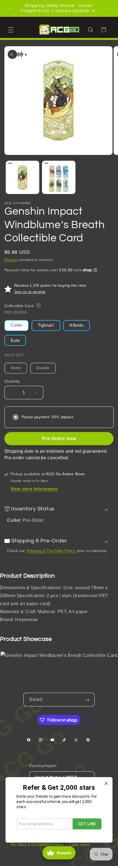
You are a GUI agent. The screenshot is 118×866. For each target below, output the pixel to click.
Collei (16, 325)
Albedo (76, 325)
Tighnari (46, 325)
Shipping (10, 259)
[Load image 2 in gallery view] (58, 177)
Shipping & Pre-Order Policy (51, 551)
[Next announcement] (108, 8)
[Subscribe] (88, 699)
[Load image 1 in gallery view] (22, 177)
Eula (15, 340)
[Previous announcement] (10, 8)
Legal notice (79, 844)
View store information (34, 489)
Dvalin (46, 369)
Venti (19, 369)
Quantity (12, 381)
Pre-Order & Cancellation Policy (36, 844)
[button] (11, 29)
